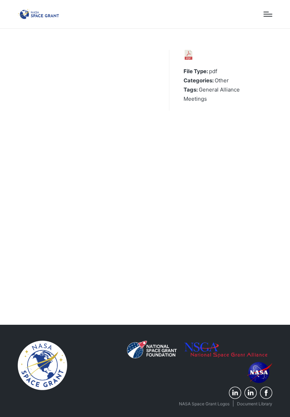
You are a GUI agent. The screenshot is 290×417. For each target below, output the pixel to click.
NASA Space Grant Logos (204, 403)
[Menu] (267, 14)
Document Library (254, 403)
